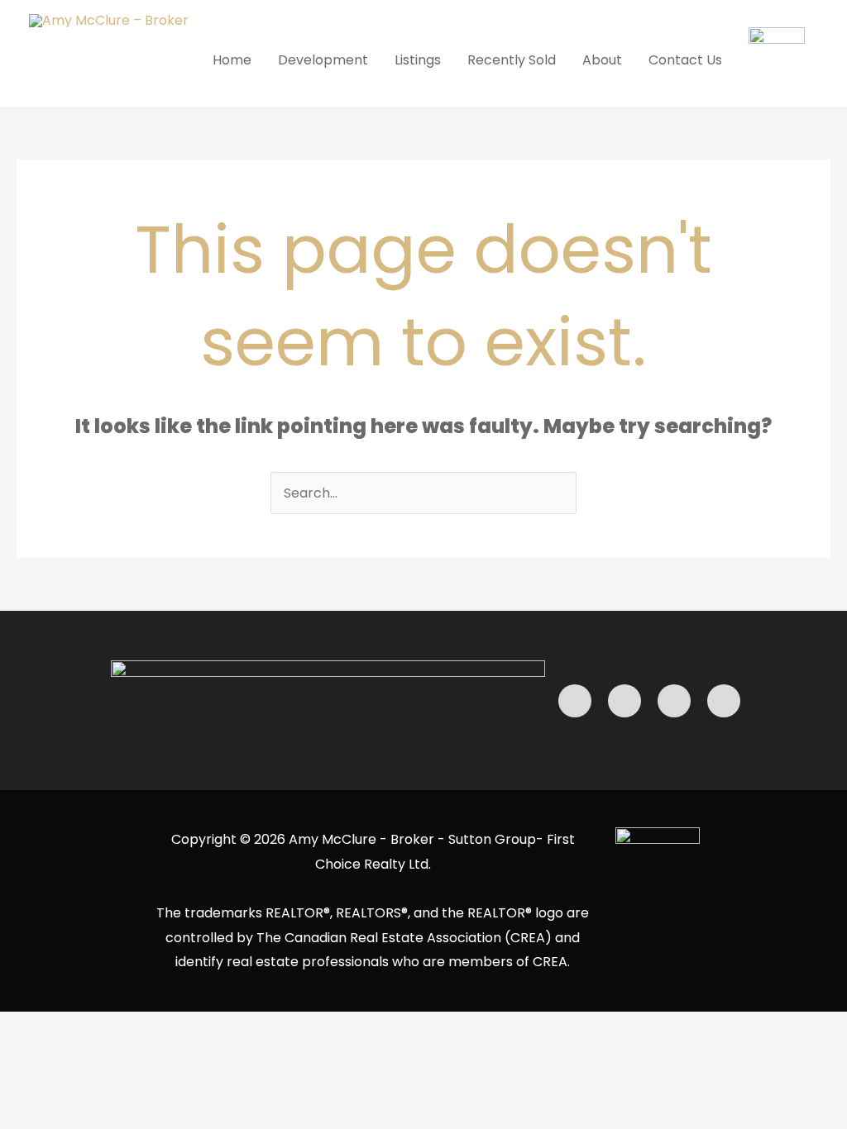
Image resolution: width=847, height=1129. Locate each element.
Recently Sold (511, 59)
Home (232, 59)
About (602, 59)
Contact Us (685, 59)
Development (323, 59)
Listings (418, 59)
